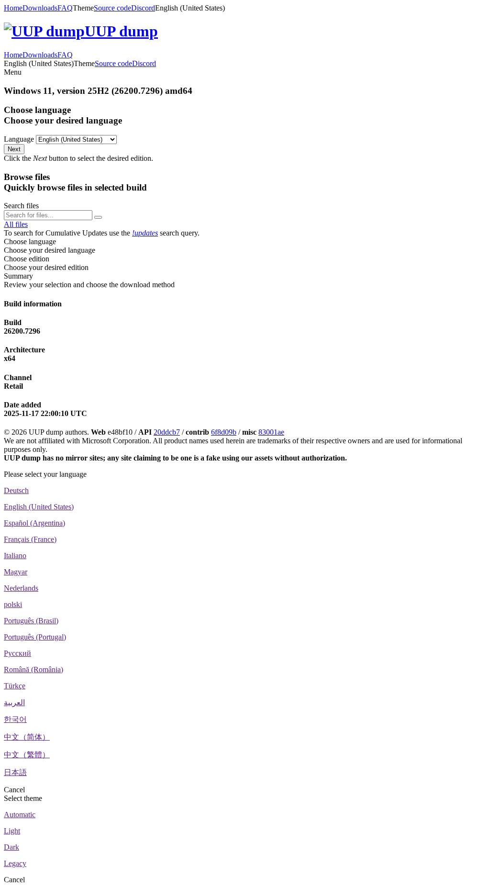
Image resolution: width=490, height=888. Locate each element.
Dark (11, 847)
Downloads (39, 8)
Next (14, 149)
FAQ (65, 8)
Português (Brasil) (31, 621)
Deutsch (16, 490)
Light (12, 831)
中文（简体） (27, 737)
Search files (21, 206)
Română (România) (33, 669)
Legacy (15, 863)
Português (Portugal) (35, 637)
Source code (112, 8)
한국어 (15, 719)
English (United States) (39, 507)
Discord (143, 8)
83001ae (271, 432)
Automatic (19, 814)
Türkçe (14, 686)
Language (19, 139)
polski (13, 604)
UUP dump (121, 31)
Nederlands (21, 588)
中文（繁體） (27, 755)
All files (16, 224)
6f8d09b (223, 432)
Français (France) (30, 539)
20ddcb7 (167, 432)
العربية (14, 702)
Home (13, 8)
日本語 (15, 772)
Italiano (15, 555)
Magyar (15, 572)
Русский (17, 653)
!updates (145, 233)
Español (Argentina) (34, 523)
